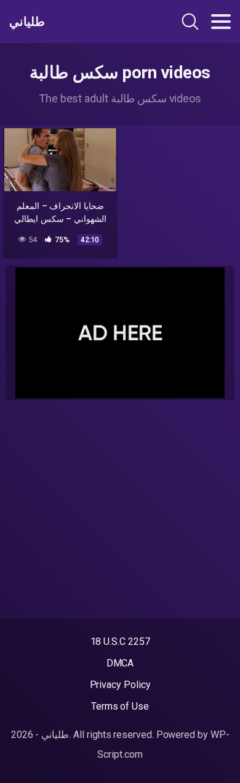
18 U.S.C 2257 (120, 641)
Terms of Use (120, 706)
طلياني (27, 21)
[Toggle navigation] (221, 21)
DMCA (120, 663)
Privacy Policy (120, 685)
